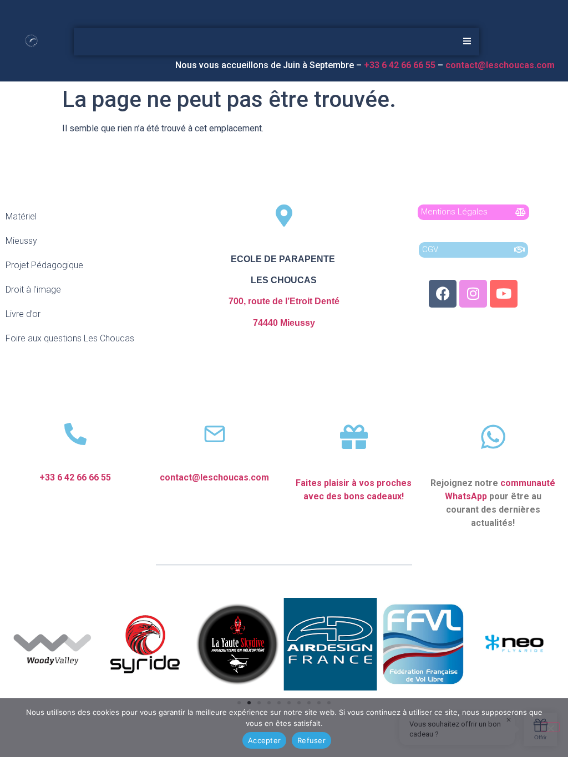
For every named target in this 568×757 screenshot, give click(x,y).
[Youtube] (504, 294)
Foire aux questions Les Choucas (70, 338)
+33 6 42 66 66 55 (75, 477)
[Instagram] (473, 294)
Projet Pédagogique (44, 265)
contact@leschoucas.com (501, 65)
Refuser (311, 740)
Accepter (264, 740)
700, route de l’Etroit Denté (284, 301)
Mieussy (21, 241)
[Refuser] (550, 727)
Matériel (21, 216)
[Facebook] (443, 294)
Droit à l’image (33, 289)
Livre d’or (23, 314)
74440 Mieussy (284, 323)
